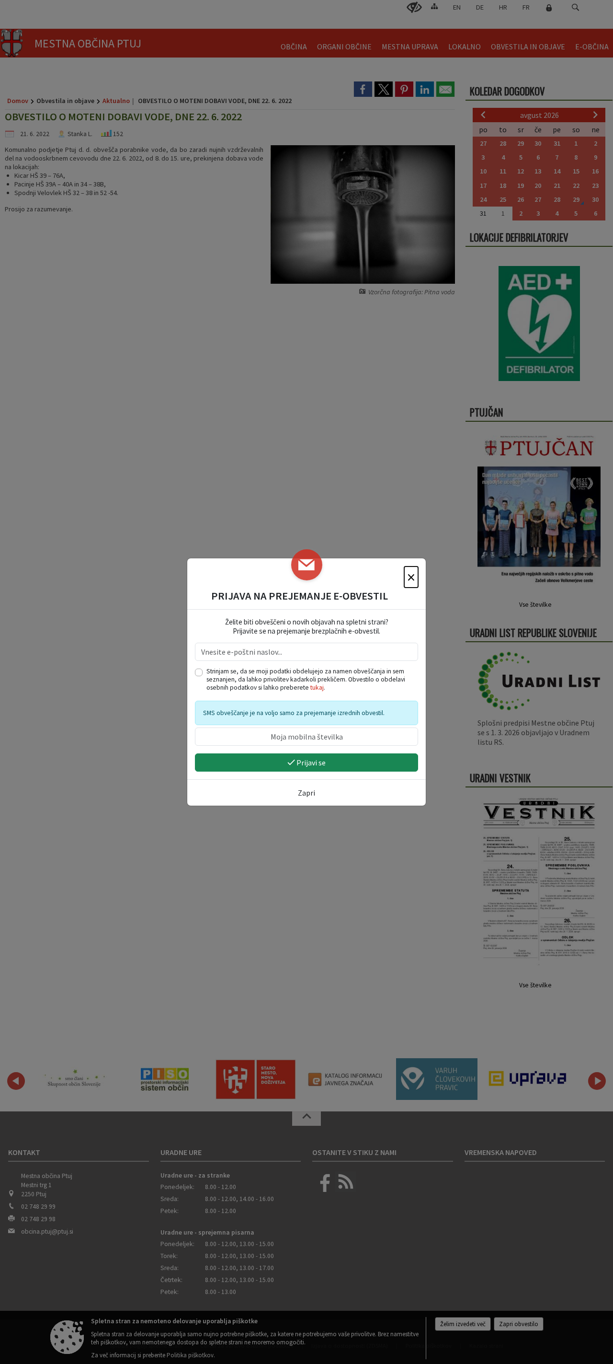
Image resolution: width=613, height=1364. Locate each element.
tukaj (317, 687)
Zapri (306, 793)
